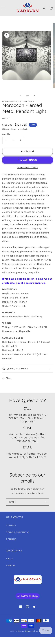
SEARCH (10, 565)
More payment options (27, 167)
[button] (3, 8)
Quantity (6, 134)
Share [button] (9, 378)
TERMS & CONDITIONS (17, 532)
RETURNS (11, 539)
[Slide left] (20, 95)
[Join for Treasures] (45, 502)
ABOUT (9, 558)
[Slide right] (34, 95)
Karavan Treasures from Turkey (31, 631)
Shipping (5, 129)
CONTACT (11, 525)
